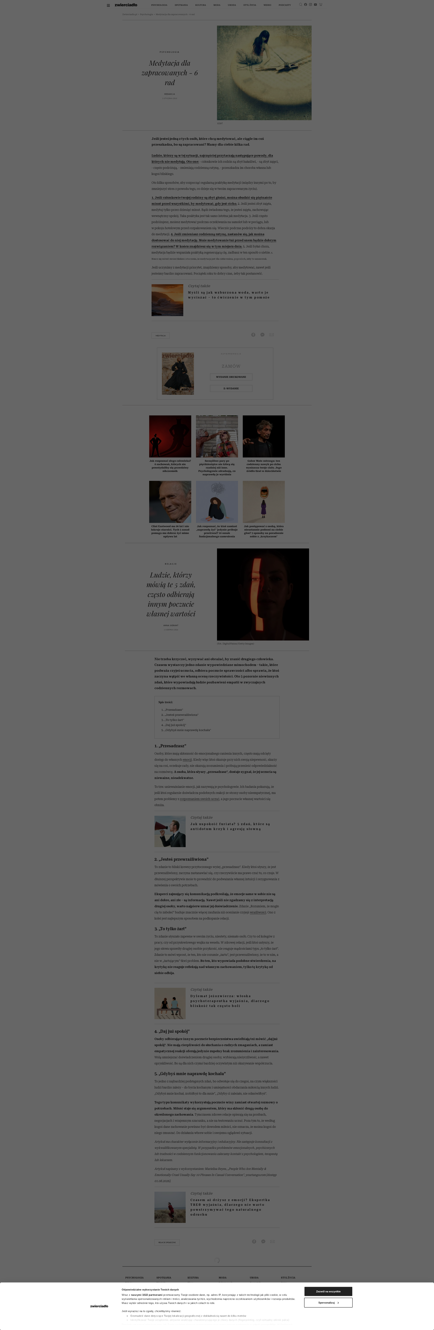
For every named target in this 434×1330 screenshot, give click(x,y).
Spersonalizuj (326, 1302)
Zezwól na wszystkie (328, 1291)
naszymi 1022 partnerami (147, 1294)
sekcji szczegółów (264, 1324)
